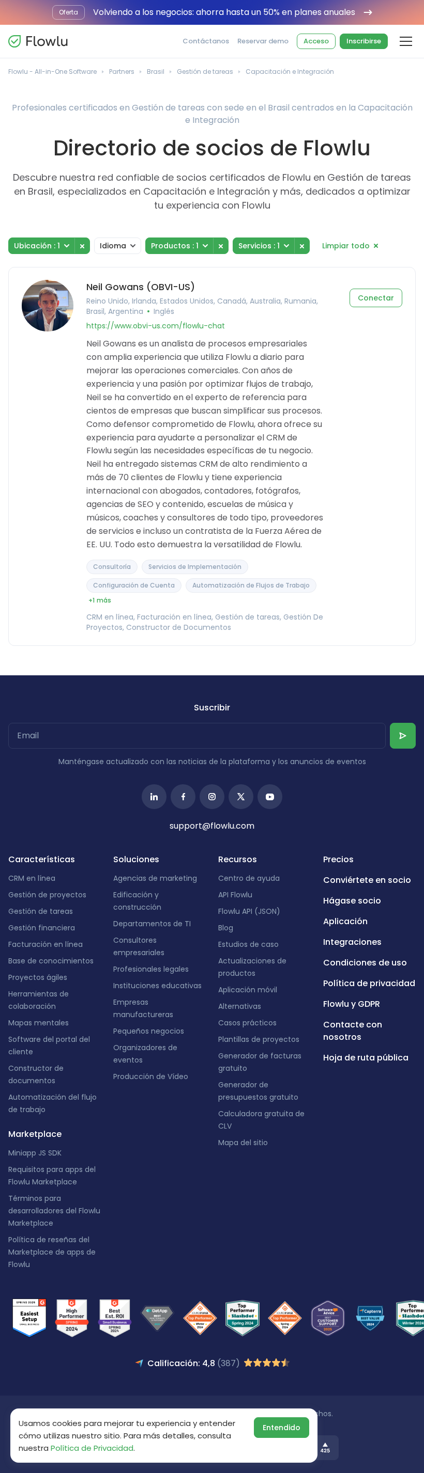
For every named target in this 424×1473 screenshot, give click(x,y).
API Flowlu (235, 895)
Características (41, 859)
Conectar (376, 298)
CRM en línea (31, 878)
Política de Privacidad (92, 1448)
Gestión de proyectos (47, 895)
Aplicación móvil (247, 990)
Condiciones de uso (365, 963)
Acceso (316, 41)
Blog (225, 928)
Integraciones (352, 942)
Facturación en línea (45, 944)
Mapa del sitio (243, 1142)
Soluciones (136, 859)
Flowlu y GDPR (351, 1004)
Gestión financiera (41, 928)
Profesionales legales (151, 969)
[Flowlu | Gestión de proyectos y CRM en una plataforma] (37, 41)
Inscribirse (363, 41)
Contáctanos (206, 41)
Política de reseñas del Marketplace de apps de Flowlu (52, 1252)
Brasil (155, 71)
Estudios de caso (248, 944)
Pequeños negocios (148, 1031)
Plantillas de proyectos (258, 1039)
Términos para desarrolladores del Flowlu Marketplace (54, 1210)
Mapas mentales (38, 1023)
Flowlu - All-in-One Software (52, 71)
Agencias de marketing (155, 878)
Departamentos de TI (152, 923)
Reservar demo (263, 41)
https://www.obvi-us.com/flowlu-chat (155, 326)
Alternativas (239, 1006)
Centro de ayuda (249, 878)
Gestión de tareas (205, 71)
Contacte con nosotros (352, 1031)
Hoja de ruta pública (365, 1058)
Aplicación (345, 921)
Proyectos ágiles (37, 977)
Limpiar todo (346, 246)
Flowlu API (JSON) (249, 911)
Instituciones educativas (157, 985)
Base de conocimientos (51, 961)
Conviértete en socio (367, 880)
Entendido (281, 1427)
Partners (121, 71)
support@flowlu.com (212, 826)
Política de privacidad (369, 983)
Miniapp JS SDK (35, 1153)
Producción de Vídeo (150, 1076)
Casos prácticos (247, 1023)
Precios (338, 859)
